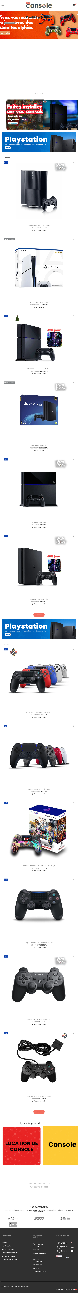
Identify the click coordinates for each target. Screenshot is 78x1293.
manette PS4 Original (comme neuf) (39, 712)
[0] (74, 5)
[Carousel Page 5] (42, 93)
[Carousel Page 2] (37, 93)
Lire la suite (40, 307)
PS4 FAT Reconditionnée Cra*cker (39, 369)
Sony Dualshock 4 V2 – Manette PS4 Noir (39, 943)
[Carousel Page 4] (40, 93)
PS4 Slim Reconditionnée (39, 599)
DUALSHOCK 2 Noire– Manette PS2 (39, 1096)
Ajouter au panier (40, 230)
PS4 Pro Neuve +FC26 (39, 446)
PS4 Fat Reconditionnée (39, 522)
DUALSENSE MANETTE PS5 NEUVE (39, 789)
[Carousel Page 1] (35, 93)
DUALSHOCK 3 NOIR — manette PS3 (39, 1019)
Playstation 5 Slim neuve (39, 302)
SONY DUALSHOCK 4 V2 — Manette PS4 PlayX (39, 866)
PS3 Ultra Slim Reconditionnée (39, 225)
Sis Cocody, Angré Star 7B (62, 1242)
